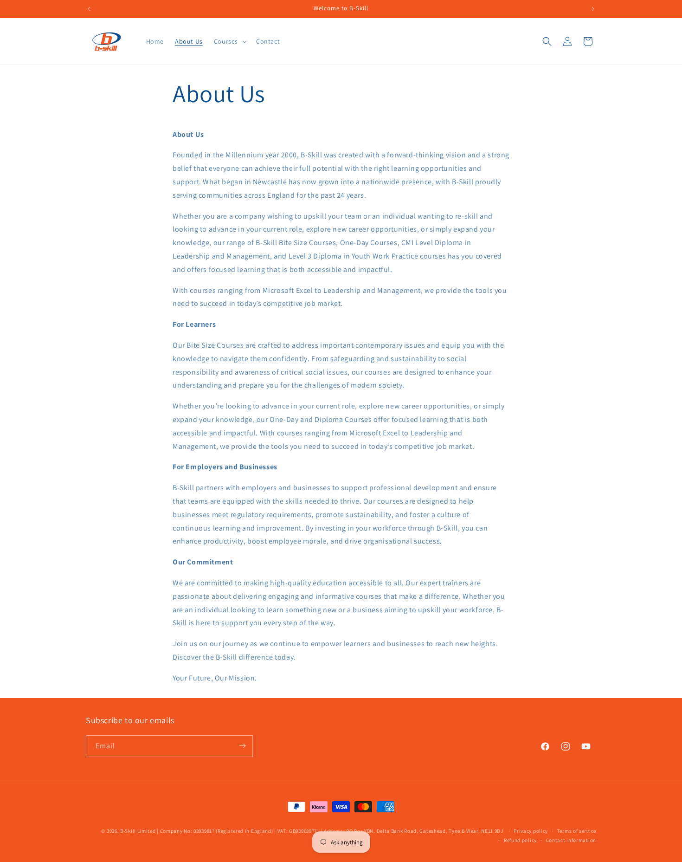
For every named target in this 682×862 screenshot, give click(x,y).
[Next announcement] (593, 9)
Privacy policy (531, 831)
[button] (229, 41)
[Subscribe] (242, 746)
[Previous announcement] (89, 9)
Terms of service (576, 831)
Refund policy (520, 840)
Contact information (571, 840)
